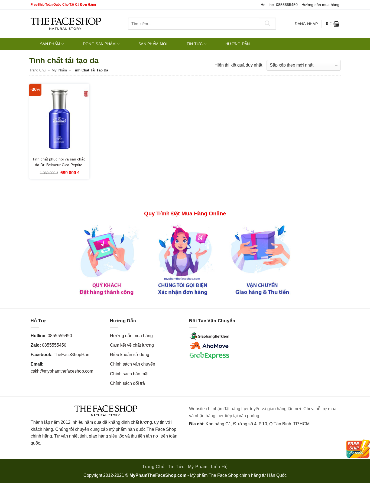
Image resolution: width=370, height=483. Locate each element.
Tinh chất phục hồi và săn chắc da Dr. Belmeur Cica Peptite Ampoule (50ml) (58, 165)
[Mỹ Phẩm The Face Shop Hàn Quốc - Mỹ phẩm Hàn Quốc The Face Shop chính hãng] (66, 24)
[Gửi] (267, 23)
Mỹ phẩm (59, 70)
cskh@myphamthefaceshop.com (62, 371)
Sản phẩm (50, 44)
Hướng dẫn (237, 44)
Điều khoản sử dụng (129, 354)
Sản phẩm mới (152, 44)
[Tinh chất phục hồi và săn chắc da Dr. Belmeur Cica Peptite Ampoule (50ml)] (59, 120)
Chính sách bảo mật (129, 374)
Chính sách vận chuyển (132, 364)
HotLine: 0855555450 (279, 4)
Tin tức (195, 44)
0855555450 (60, 335)
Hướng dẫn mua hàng (320, 4)
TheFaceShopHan (71, 354)
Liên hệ (219, 466)
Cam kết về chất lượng (132, 345)
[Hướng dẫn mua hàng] (185, 259)
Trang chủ (37, 70)
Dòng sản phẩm (99, 44)
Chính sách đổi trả (127, 383)
